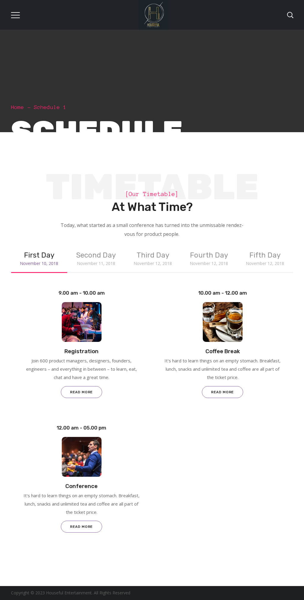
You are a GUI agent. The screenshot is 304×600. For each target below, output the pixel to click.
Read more (81, 392)
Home (17, 107)
